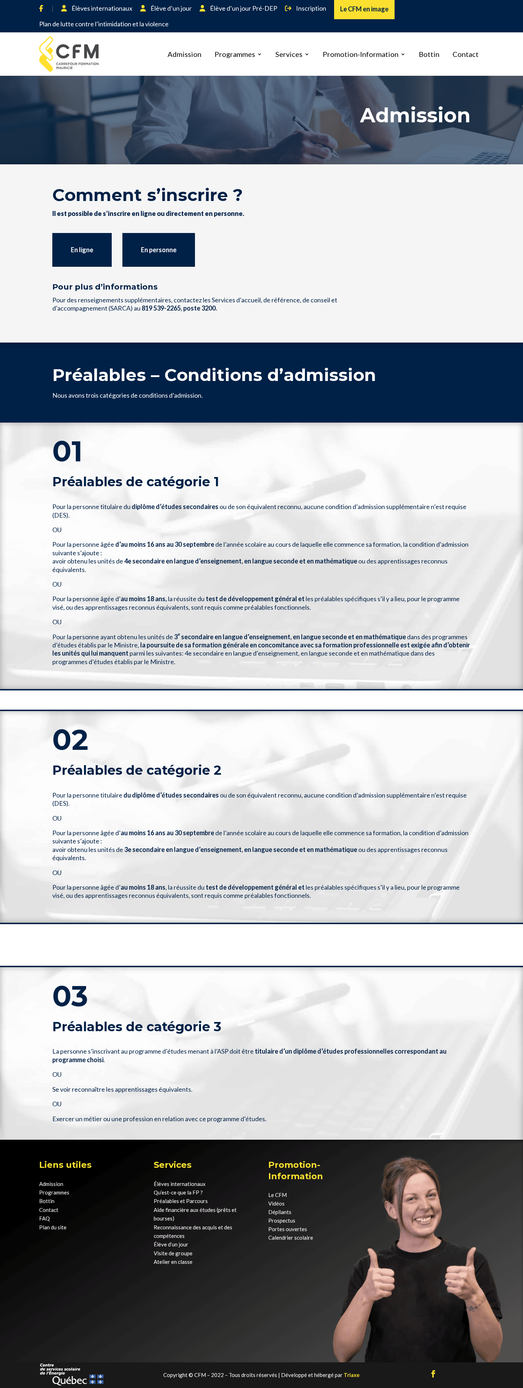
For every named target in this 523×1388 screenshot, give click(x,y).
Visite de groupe (173, 1253)
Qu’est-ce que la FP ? (178, 1192)
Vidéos (276, 1203)
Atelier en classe (173, 1262)
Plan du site (53, 1227)
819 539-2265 (161, 308)
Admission (184, 54)
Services (288, 54)
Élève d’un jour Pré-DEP (243, 8)
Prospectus (281, 1220)
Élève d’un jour (170, 8)
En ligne (82, 250)
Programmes (235, 54)
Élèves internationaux (101, 8)
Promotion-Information (360, 54)
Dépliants (279, 1212)
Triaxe (352, 1375)
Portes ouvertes (287, 1229)
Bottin (429, 54)
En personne (158, 250)
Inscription (310, 8)
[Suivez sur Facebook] (433, 1374)
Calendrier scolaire (290, 1237)
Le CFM (277, 1195)
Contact (466, 54)
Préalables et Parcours (181, 1201)
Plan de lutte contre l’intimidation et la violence (104, 24)
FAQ (44, 1218)
